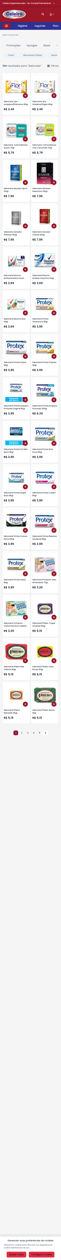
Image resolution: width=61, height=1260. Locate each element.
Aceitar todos (16, 1254)
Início (5, 35)
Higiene (22, 26)
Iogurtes (40, 26)
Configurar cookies (41, 1254)
